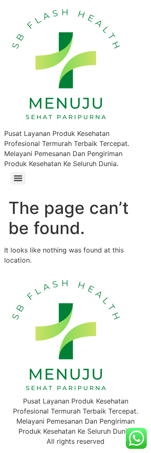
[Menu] (18, 178)
